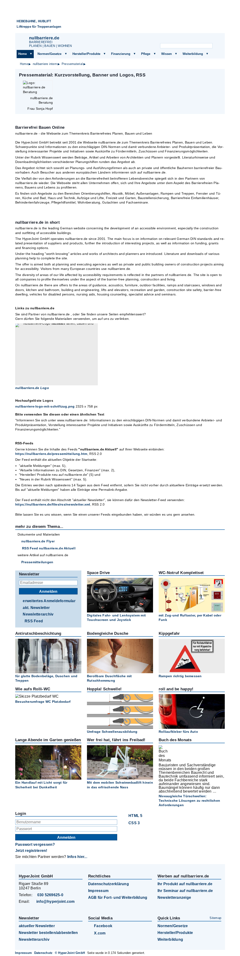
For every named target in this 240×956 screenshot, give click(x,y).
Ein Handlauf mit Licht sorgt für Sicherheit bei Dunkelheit (41, 785)
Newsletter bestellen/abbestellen (48, 933)
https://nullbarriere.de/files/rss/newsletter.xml (52, 504)
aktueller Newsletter (37, 926)
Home (22, 54)
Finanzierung (120, 54)
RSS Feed (34, 621)
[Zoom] (56, 354)
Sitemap (215, 918)
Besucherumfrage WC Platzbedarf (43, 701)
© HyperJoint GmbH (70, 953)
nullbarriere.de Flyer (38, 541)
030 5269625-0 (50, 895)
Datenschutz (43, 953)
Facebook (103, 926)
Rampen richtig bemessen (180, 676)
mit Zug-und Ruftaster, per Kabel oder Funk (190, 617)
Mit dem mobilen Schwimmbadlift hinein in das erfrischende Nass (120, 785)
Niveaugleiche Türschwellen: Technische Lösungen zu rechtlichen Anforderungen (189, 800)
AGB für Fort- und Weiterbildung (117, 897)
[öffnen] (31, 54)
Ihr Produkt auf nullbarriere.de (185, 884)
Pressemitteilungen (37, 562)
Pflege (145, 54)
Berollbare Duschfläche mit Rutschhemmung (109, 678)
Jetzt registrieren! (31, 851)
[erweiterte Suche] (217, 46)
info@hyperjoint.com (55, 901)
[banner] (120, 18)
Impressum (98, 891)
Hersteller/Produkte (86, 54)
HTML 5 (135, 816)
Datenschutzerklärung (108, 884)
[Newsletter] (180, 39)
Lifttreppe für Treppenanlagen (39, 26)
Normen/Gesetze (49, 54)
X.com (99, 933)
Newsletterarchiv (38, 614)
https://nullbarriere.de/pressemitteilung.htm (51, 454)
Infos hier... (77, 857)
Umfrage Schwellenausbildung (112, 731)
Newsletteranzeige (174, 897)
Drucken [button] (218, 74)
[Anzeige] (192, 39)
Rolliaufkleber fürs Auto (178, 731)
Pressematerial (72, 64)
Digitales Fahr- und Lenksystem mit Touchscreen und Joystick (116, 617)
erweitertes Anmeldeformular (49, 601)
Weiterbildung (193, 54)
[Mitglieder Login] (203, 39)
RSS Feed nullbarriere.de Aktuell (48, 548)
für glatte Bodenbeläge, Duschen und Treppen (46, 678)
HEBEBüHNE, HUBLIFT (34, 21)
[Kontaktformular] (215, 39)
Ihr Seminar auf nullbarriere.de (185, 891)
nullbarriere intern (45, 64)
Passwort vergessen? (35, 844)
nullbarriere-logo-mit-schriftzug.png (45, 406)
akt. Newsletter (36, 608)
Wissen (166, 54)
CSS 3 (134, 823)
